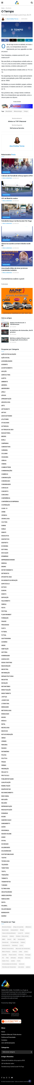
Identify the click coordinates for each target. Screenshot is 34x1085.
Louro (21, 945)
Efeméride (4, 556)
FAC (15, 939)
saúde (13, 961)
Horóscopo (5, 659)
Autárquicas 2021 (7, 430)
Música (3, 721)
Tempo (26, 111)
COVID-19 (4, 508)
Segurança (5, 830)
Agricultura (5, 375)
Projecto (4, 772)
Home (2, 8)
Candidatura (5, 447)
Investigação (6, 690)
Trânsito (4, 878)
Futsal (3, 635)
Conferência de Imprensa (10, 502)
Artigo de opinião (18, 927)
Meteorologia (18, 111)
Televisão (4, 865)
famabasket (21, 939)
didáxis (12, 936)
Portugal (27, 955)
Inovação (4, 683)
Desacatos (5, 536)
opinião (4, 955)
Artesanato (5, 409)
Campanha (4, 443)
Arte (3, 406)
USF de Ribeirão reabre (9, 198)
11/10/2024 (13, 326)
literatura (14, 945)
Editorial (4, 549)
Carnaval (4, 450)
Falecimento (5, 601)
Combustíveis (6, 467)
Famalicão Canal (9, 1081)
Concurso (4, 495)
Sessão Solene (6, 834)
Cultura (4, 522)
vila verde (21, 967)
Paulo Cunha (12, 955)
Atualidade (8, 8)
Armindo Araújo (6, 927)
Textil (3, 871)
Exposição (4, 597)
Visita (3, 902)
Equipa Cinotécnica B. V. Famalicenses (18, 323)
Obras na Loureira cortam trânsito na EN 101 (15, 245)
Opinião (3, 741)
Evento (3, 594)
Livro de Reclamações (8, 1043)
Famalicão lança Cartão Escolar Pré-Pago (16, 221)
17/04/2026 (13, 342)
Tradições (5, 875)
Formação (4, 618)
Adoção (4, 371)
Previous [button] (3, 300)
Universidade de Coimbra (9, 964)
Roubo (3, 817)
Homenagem (5, 656)
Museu (3, 717)
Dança (3, 529)
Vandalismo (5, 899)
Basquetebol (5, 433)
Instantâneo (5, 686)
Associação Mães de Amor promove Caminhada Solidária (14, 269)
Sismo (3, 837)
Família (3, 604)
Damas (3, 526)
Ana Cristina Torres (12, 19)
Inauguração (5, 666)
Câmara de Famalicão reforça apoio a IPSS (17, 176)
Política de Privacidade (8, 1037)
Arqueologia (5, 402)
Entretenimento (7, 570)
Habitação (5, 649)
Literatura (5, 704)
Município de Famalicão (23, 948)
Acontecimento (6, 368)
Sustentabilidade (7, 854)
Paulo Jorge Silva (7, 178)
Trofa (18, 961)
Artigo (3, 412)
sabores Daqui (6, 820)
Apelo (3, 392)
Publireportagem (7, 779)
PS (3, 958)
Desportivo (5, 539)
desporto (4, 936)
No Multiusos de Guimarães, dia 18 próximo (21, 331)
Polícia (3, 755)
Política (4, 758)
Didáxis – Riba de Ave (22, 936)
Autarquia (5, 426)
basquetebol (14, 930)
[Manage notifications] (29, 1081)
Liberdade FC (6, 945)
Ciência (3, 460)
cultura (27, 933)
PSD (7, 958)
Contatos (4, 1040)
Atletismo (5, 419)
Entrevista (5, 573)
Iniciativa (4, 680)
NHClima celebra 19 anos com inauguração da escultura (20, 339)
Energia (4, 563)
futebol (23, 942)
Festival (4, 611)
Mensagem (5, 707)
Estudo (4, 587)
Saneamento (5, 823)
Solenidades (5, 847)
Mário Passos (6, 951)
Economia (4, 546)
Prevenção (5, 769)
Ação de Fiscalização (8, 354)
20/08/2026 (16, 178)
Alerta (3, 378)
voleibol (4, 906)
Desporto (4, 543)
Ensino (3, 567)
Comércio (4, 474)
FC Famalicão (14, 942)
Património (5, 752)
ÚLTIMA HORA (5, 889)
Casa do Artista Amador (9, 933)
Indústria (4, 669)
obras (26, 951)
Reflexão (4, 800)
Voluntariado (6, 909)
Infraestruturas (7, 676)
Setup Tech (12, 1003)
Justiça (4, 697)
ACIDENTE (4, 365)
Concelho (4, 488)
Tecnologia (5, 861)
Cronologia (5, 519)
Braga (22, 930)
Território (5, 868)
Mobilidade (5, 714)
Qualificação (6, 782)
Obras (3, 738)
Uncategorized (6, 892)
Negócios (4, 731)
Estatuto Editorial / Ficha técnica (11, 1035)
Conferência (5, 498)
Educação (4, 553)
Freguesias (5, 625)
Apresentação (6, 399)
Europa (3, 591)
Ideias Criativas (6, 663)
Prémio (3, 765)
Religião (4, 803)
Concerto (4, 491)
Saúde (3, 827)
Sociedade (4, 844)
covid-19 (20, 933)
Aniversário (5, 388)
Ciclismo (4, 454)
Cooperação (5, 505)
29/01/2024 (24, 19)
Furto (3, 628)
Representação (6, 806)
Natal (3, 724)
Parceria (4, 745)
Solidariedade (6, 851)
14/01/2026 (13, 334)
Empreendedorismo (8, 560)
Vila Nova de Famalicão (9, 967)
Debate (3, 532)
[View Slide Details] (17, 301)
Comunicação (6, 478)
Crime (3, 512)
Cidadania (4, 457)
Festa (3, 608)
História (4, 652)
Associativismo (6, 416)
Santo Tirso (5, 961)
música (14, 951)
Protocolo (5, 775)
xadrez (28, 967)
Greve (3, 645)
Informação (5, 673)
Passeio (4, 748)
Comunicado (5, 481)
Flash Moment (6, 615)
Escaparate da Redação (9, 580)
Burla (3, 440)
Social (3, 841)
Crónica (4, 515)
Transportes (6, 882)
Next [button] (30, 300)
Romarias (4, 813)
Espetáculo (5, 584)
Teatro (3, 858)
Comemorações (6, 471)
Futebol (4, 632)
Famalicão (5, 942)
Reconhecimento (7, 793)
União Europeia (6, 895)
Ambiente (4, 382)
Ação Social (5, 358)
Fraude (3, 621)
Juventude (5, 700)
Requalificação (6, 810)
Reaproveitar (6, 789)
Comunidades (6, 484)
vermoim (21, 964)
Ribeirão (27, 958)
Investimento (6, 693)
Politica (21, 955)
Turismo (4, 885)
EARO (3, 939)
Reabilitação (5, 786)
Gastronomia (6, 639)
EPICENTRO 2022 (6, 577)
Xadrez (3, 916)
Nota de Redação (7, 734)
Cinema (3, 464)
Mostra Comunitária (8, 948)
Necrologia (5, 728)
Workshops (5, 913)
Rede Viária (5, 796)
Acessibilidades (6, 361)
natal (20, 951)
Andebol (4, 385)
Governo (4, 642)
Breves (3, 436)
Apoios (3, 395)
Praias (3, 762)
